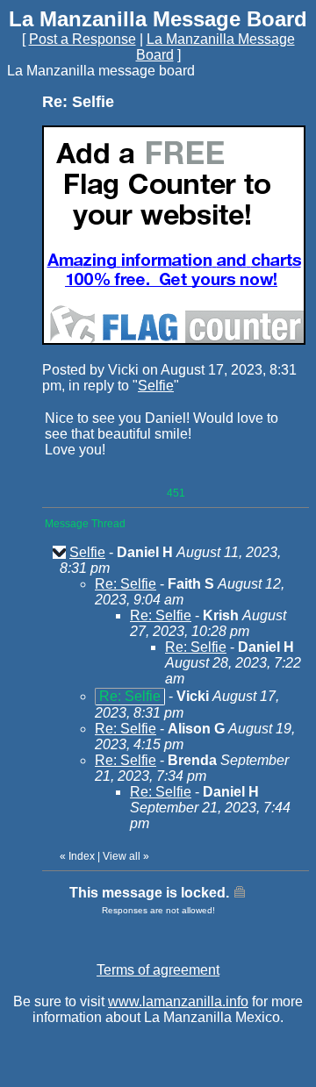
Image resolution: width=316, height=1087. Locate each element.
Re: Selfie (125, 583)
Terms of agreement (158, 969)
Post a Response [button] (82, 39)
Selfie (156, 385)
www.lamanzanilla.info (178, 1001)
